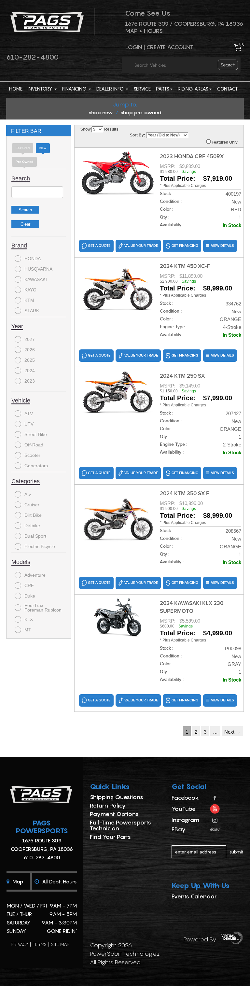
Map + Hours (144, 30)
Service (142, 89)
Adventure (35, 575)
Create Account (169, 47)
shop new (101, 112)
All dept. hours (59, 881)
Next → (232, 732)
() (241, 43)
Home (15, 89)
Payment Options (114, 813)
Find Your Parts (110, 836)
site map (60, 944)
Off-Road (33, 444)
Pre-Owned (24, 161)
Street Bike (35, 434)
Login (133, 47)
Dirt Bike (33, 515)
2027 (29, 339)
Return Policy (108, 805)
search (228, 64)
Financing (75, 89)
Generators (36, 465)
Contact (227, 89)
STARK (31, 310)
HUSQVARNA (38, 269)
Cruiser (31, 504)
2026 (29, 349)
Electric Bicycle (39, 546)
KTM (29, 300)
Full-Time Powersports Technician (120, 825)
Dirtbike (32, 525)
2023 (29, 381)
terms (40, 944)
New (42, 148)
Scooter (32, 455)
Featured (23, 148)
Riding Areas (193, 89)
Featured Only (224, 142)
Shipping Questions (116, 797)
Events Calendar (194, 896)
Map (17, 881)
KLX (28, 619)
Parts (162, 89)
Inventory (41, 89)
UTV (29, 424)
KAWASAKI (35, 279)
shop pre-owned (140, 112)
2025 (29, 360)
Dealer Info (110, 89)
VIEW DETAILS (222, 246)
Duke (29, 596)
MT (27, 629)
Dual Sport (35, 536)
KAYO (30, 289)
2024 (29, 370)
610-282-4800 (32, 57)
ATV (28, 413)
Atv (27, 494)
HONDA (32, 258)
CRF (29, 585)
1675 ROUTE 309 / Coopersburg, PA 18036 (184, 23)
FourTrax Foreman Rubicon (43, 607)
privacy (19, 944)
